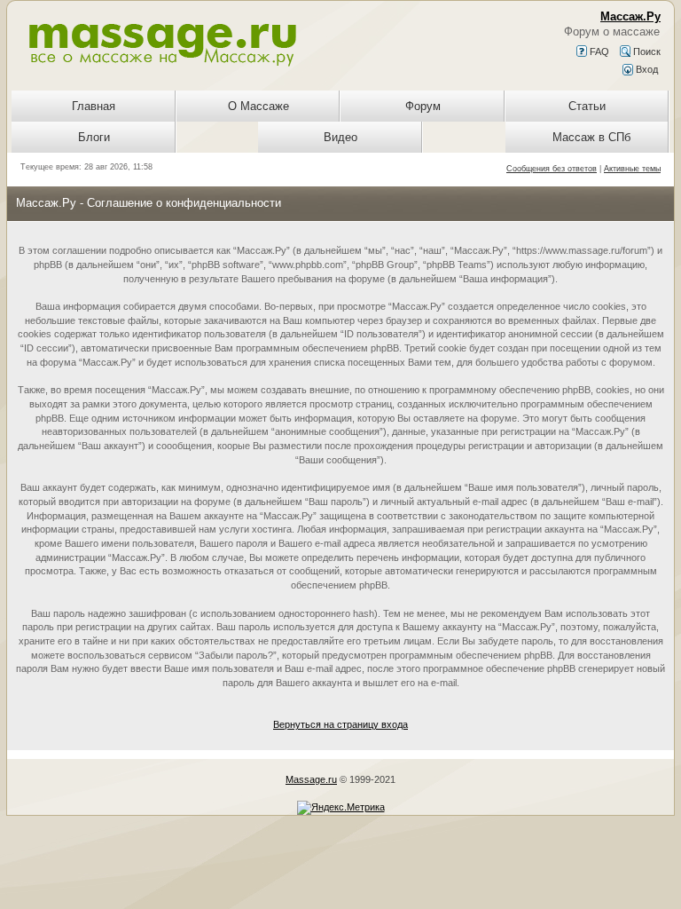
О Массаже (258, 106)
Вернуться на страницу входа (340, 724)
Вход (645, 69)
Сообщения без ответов (551, 168)
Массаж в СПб (591, 137)
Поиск (645, 51)
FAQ (598, 51)
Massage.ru (311, 779)
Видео (340, 137)
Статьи (587, 106)
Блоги (94, 137)
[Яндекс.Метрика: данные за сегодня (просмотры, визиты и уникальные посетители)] (341, 808)
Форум (423, 106)
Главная (93, 106)
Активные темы (632, 168)
